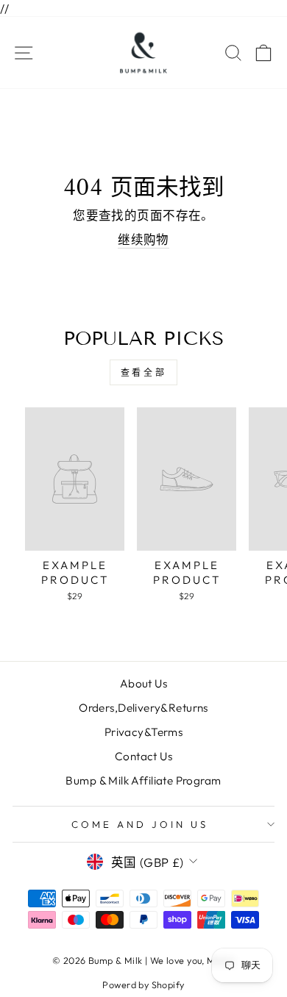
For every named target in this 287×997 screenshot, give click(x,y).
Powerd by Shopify (143, 984)
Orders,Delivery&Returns (143, 708)
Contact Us (143, 756)
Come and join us (139, 824)
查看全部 (143, 372)
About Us (143, 683)
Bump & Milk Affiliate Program (143, 780)
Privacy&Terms (143, 732)
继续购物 (143, 239)
